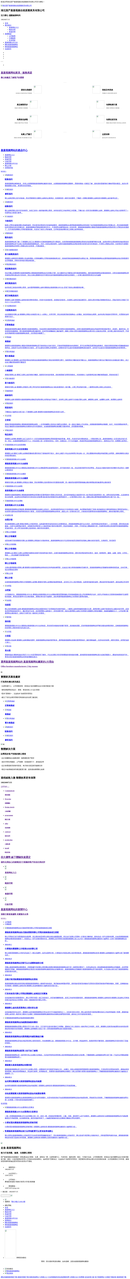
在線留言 (8, 49)
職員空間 (12, 29)
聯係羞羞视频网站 (11, 47)
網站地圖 (4, 1277)
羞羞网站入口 (14, 27)
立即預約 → (5, 786)
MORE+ (3, 171)
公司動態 (12, 36)
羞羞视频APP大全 (11, 42)
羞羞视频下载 (12, 1277)
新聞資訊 (8, 1220)
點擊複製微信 (6, 1195)
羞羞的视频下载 (23, 1277)
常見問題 (12, 40)
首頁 (6, 23)
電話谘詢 (9, 1273)
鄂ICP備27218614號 (18, 1201)
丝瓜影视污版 (89, 1277)
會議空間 (12, 32)
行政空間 (8, 161)
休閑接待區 (9, 168)
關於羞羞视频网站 (11, 44)
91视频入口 (43, 1277)
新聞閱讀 (8, 34)
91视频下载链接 (110, 1277)
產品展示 (8, 25)
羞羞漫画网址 (34, 1277)
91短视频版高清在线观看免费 (58, 1277)
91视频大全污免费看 (76, 1277)
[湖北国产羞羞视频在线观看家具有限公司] (16, 5)
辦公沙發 (8, 165)
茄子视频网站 (99, 1277)
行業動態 (12, 38)
